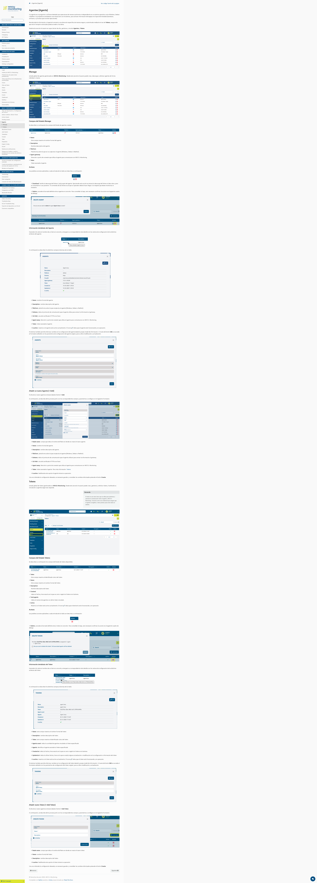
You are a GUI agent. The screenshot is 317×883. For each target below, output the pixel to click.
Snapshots (4, 141)
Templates (4, 134)
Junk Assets (5, 132)
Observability (5, 104)
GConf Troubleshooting (8, 203)
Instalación (4, 54)
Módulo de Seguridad (7, 168)
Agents (4, 122)
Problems (4, 92)
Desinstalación (5, 61)
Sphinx (40, 880)
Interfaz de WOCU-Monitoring (10, 72)
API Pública (5, 37)
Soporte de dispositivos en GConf (11, 206)
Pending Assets (6, 119)
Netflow (4, 100)
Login (3, 70)
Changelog (5, 34)
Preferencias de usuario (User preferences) (9, 75)
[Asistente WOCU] (312, 878)
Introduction (5, 177)
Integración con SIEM (7, 190)
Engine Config (5, 144)
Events (3, 95)
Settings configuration (7, 64)
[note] (12, 881)
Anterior (33, 870)
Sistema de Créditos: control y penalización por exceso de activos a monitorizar (11, 153)
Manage (5, 124)
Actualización (5, 56)
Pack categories (6, 179)
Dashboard (5, 97)
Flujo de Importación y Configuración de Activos (11, 111)
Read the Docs (68, 880)
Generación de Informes (8, 102)
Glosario (4, 30)
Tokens (5, 127)
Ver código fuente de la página (110, 3)
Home (3, 82)
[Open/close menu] (0, 122)
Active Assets (5, 117)
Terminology (5, 174)
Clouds (4, 137)
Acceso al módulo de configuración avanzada (11, 161)
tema (50, 880)
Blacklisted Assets (6, 129)
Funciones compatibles (8, 208)
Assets (3, 90)
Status (3, 87)
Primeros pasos (6, 43)
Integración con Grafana (8, 188)
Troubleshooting (6, 201)
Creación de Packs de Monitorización (11, 181)
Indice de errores (6, 198)
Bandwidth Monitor (7, 192)
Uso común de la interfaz (8, 48)
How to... (4, 45)
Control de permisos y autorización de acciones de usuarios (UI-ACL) (12, 165)
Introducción (5, 27)
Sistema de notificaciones (8, 149)
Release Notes (6, 32)
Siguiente (114, 870)
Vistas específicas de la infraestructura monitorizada (11, 79)
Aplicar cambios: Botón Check (10, 114)
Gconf (3, 146)
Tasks (3, 139)
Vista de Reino (5, 85)
